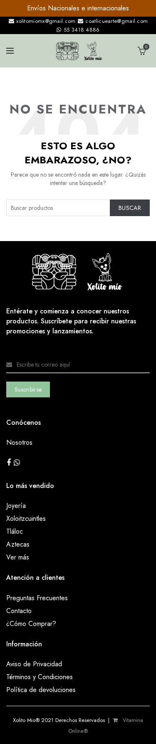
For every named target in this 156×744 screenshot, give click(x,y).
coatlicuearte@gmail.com (116, 21)
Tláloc (14, 531)
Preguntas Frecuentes (37, 598)
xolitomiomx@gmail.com (45, 21)
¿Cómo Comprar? (31, 623)
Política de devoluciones (41, 690)
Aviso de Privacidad (34, 664)
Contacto (19, 611)
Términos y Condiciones (39, 677)
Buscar (130, 208)
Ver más (17, 557)
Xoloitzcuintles (26, 518)
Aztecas (18, 544)
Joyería (16, 505)
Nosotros (19, 442)
